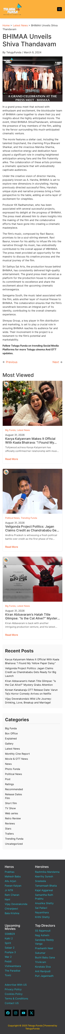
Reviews (10, 823)
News (8, 763)
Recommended (14, 789)
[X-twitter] (31, 1013)
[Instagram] (16, 1013)
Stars (8, 828)
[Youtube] (23, 1013)
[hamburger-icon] (59, 9)
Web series (11, 813)
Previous (11, 362)
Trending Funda (29, 518)
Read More (11, 459)
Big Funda (10, 430)
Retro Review (13, 818)
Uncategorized (14, 843)
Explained (11, 738)
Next (56, 362)
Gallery (9, 743)
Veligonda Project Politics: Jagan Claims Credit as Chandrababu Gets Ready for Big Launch (32, 528)
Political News (12, 518)
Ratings (9, 784)
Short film (11, 803)
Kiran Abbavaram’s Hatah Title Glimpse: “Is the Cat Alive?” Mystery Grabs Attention (32, 616)
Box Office (11, 733)
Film (7, 798)
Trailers (9, 833)
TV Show (10, 808)
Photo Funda (12, 769)
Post (7, 779)
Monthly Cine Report (17, 753)
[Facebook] (8, 1013)
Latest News (20, 25)
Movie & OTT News (16, 758)
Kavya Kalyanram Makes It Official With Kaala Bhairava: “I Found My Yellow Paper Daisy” (30, 440)
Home (6, 25)
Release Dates (13, 794)
